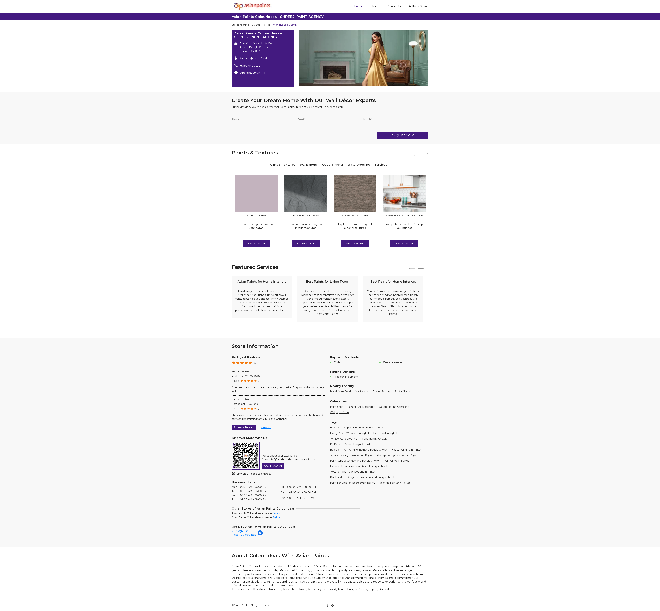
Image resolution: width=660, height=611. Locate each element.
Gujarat (256, 24)
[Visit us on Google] (327, 605)
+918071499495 (250, 65)
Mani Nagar (362, 391)
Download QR (273, 466)
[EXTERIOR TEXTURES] (355, 193)
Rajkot (266, 24)
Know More (256, 243)
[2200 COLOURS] (256, 193)
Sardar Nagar (402, 391)
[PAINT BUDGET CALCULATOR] (404, 193)
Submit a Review (244, 427)
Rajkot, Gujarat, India (244, 534)
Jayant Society (381, 391)
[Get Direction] (260, 534)
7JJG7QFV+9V (240, 531)
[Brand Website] (332, 605)
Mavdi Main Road (340, 391)
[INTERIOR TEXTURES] (305, 193)
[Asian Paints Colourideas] (252, 6)
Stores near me (240, 24)
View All (266, 427)
